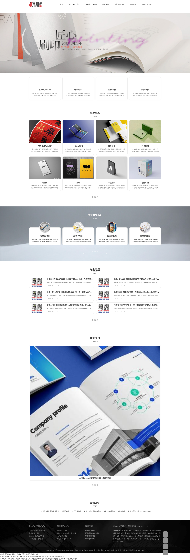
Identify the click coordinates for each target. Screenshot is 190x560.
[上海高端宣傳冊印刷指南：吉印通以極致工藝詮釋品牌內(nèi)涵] (103, 295)
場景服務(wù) (119, 4)
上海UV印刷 (97, 511)
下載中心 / (60, 530)
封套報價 (92, 536)
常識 (42, 536)
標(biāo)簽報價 (94, 533)
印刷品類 (60, 536)
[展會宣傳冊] (44, 227)
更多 (121, 541)
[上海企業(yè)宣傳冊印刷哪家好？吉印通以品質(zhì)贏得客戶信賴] (103, 282)
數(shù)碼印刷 (45, 89)
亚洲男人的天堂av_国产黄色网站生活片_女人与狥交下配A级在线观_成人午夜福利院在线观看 (32, 556)
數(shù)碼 (67, 539)
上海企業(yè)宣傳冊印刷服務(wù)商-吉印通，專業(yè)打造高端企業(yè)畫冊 (76, 292)
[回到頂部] (165, 552)
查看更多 (95, 197)
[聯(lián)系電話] (165, 546)
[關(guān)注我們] (165, 540)
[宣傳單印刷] (78, 227)
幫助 (65, 530)
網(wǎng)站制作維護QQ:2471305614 (133, 550)
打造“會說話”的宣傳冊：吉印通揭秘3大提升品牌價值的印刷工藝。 (140, 305)
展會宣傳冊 (45, 236)
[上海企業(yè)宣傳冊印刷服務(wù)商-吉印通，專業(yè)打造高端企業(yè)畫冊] (37, 295)
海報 (78, 183)
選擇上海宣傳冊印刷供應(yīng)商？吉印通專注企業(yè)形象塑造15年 (73, 305)
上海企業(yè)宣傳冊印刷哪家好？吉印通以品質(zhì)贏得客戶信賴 (139, 279)
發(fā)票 (73, 533)
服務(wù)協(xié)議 (63, 533)
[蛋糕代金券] (145, 227)
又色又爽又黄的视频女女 (32, 559)
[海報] (78, 168)
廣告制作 (145, 89)
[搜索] (160, 4)
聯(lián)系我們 (147, 4)
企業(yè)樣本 (78, 146)
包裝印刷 (78, 89)
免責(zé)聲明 (117, 550)
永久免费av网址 (5, 559)
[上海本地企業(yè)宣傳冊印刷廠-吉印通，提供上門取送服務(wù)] (37, 282)
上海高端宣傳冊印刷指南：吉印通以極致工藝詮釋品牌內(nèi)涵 (138, 292)
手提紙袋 (111, 183)
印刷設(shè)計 (34, 530)
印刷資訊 (32, 533)
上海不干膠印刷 (75, 511)
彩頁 (86, 533)
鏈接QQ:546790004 (144, 511)
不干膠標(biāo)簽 (45, 146)
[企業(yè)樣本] (78, 131)
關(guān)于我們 (74, 4)
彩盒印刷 (145, 183)
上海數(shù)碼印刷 (108, 511)
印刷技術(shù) (34, 539)
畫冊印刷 (112, 89)
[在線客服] (165, 534)
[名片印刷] (145, 131)
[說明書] (45, 168)
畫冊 (86, 530)
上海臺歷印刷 (64, 511)
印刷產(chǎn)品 (91, 4)
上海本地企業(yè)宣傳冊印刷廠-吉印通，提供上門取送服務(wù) (71, 279)
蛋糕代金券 (145, 236)
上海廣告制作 (87, 511)
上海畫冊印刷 (44, 511)
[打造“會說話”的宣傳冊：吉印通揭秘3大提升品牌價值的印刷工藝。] (103, 308)
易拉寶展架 (112, 236)
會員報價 (92, 539)
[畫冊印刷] (111, 131)
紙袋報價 (92, 530)
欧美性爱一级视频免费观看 (68, 559)
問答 (38, 533)
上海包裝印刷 (120, 511)
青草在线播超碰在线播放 (49, 559)
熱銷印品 (105, 4)
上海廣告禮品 (131, 511)
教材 (86, 536)
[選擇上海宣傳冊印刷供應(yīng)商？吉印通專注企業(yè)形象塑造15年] (37, 308)
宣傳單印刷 (78, 236)
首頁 (61, 4)
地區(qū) (43, 530)
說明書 (45, 183)
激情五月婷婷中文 (17, 559)
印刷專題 (133, 4)
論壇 (41, 539)
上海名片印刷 (54, 511)
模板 (65, 536)
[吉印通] (35, 4)
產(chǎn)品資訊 (34, 536)
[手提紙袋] (111, 168)
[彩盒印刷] (145, 168)
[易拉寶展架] (111, 227)
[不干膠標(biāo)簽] (45, 131)
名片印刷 (145, 146)
